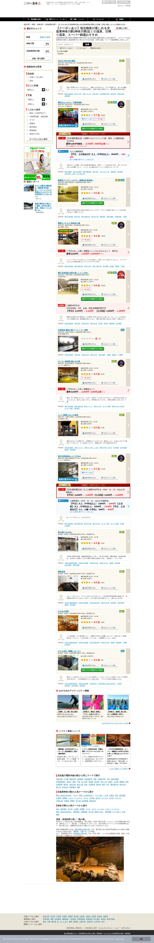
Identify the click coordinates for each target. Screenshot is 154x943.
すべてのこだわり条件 (38, 139)
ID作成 (128, 5)
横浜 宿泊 (95, 172)
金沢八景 (80, 784)
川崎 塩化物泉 (69, 323)
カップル (105, 798)
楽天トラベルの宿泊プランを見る (92, 128)
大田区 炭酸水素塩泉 (71, 563)
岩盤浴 (66, 801)
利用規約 (99, 933)
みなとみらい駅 (104, 172)
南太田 (96, 782)
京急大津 (65, 787)
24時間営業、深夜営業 (39, 117)
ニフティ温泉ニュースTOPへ (118, 769)
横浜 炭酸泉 (68, 172)
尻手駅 (106, 323)
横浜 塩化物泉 (69, 94)
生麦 (95, 779)
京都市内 (90, 921)
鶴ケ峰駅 (105, 266)
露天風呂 (122, 795)
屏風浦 (122, 782)
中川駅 (122, 524)
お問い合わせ (126, 928)
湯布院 (103, 919)
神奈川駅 (113, 94)
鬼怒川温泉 (111, 919)
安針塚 (98, 784)
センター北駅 (69, 408)
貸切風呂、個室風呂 (80, 812)
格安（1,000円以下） (86, 795)
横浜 (74, 782)
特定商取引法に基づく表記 (87, 933)
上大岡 (116, 782)
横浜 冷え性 (78, 94)
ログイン (121, 5)
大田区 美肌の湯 (94, 603)
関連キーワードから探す (33, 924)
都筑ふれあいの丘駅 (118, 406)
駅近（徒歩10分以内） (64, 795)
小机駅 (125, 216)
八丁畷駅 (120, 355)
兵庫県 (64, 916)
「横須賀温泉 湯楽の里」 (82, 829)
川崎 (48, 921)
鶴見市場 (72, 779)
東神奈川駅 (120, 94)
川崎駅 (109, 355)
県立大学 (123, 784)
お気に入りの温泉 (109, 2)
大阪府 (82, 916)
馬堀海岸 (72, 787)
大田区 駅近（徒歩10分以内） (107, 683)
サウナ (75, 795)
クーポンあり (81, 48)
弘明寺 (110, 782)
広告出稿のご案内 (91, 928)
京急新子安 (102, 779)
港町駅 (114, 355)
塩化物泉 (85, 801)
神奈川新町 (115, 779)
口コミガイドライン (105, 928)
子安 (108, 779)
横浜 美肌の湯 (86, 216)
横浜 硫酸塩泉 (87, 172)
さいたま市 (64, 921)
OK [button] (141, 939)
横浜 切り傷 (94, 216)
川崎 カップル (78, 447)
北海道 (88, 916)
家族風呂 (33, 130)
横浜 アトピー (88, 406)
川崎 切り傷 (85, 323)
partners (46, 939)
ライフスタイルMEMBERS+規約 (113, 933)
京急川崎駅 (101, 355)
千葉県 (58, 916)
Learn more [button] (119, 939)
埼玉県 (52, 916)
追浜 (85, 784)
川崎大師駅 (123, 447)
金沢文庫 (72, 784)
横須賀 (54, 921)
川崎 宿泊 (77, 323)
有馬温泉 (58, 919)
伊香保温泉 (81, 919)
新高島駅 (67, 96)
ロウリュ (118, 798)
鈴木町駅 (116, 447)
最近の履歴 (123, 2)
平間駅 (125, 642)
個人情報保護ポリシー (71, 933)
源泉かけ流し (99, 812)
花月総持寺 (88, 779)
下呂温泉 (73, 919)
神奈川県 (46, 916)
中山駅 (123, 266)
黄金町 (91, 782)
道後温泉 (89, 919)
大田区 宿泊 (93, 683)
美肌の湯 (92, 801)
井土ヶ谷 (103, 782)
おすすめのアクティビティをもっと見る (115, 723)
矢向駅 (100, 323)
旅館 (57, 814)
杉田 (127, 782)
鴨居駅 (117, 266)
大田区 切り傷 (94, 563)
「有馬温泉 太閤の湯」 (80, 833)
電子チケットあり (66, 48)
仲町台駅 (76, 408)
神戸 (103, 921)
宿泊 (116, 795)
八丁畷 (66, 779)
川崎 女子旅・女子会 (105, 447)
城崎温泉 (65, 919)
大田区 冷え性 (103, 563)
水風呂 (111, 795)
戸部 (78, 782)
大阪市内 (82, 921)
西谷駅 (112, 266)
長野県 (93, 916)
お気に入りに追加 (110, 79)
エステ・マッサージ (75, 798)
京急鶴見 (80, 779)
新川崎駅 (118, 323)
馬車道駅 (113, 172)
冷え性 (111, 798)
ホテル (86, 798)
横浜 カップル (87, 94)
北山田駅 (67, 526)
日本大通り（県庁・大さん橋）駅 (75, 174)
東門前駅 (72, 450)
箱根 (52, 919)
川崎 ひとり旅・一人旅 (91, 447)
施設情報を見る (90, 79)
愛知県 (99, 916)
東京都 (76, 916)
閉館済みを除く (96, 48)
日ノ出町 (84, 782)
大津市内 (97, 921)
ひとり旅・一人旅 (101, 795)
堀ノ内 (58, 787)
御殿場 (75, 921)
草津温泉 (46, 919)
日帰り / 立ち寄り (37, 77)
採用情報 (127, 933)
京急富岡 (59, 784)
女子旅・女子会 (95, 798)
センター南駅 (106, 406)
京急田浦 (92, 784)
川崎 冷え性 (93, 323)
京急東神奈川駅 (104, 94)
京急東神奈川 (61, 782)
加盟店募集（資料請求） (75, 928)
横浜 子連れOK (97, 266)
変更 (47, 44)
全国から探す (45, 37)
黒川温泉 (96, 919)
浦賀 (78, 787)
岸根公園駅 (110, 216)
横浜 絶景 (95, 94)
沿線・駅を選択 (38, 58)
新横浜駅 (102, 216)
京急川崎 (59, 779)
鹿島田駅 (112, 323)
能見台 (66, 784)
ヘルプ (117, 928)
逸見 (103, 784)
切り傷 (78, 801)
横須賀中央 (114, 784)
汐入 (107, 784)
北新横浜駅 (118, 216)
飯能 (70, 921)
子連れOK (59, 801)
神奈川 (69, 782)
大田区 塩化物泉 (83, 563)
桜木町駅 (120, 172)
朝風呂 (72, 801)
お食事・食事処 (61, 798)
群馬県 (70, 916)
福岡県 (105, 916)
